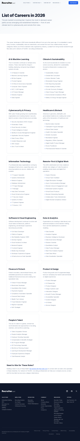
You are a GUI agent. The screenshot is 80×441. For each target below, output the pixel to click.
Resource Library (58, 402)
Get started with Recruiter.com (38, 369)
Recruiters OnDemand (31, 400)
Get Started (73, 2)
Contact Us (44, 410)
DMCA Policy (63, 430)
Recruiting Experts (58, 413)
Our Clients (18, 402)
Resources (56, 2)
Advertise (43, 404)
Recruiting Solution (20, 400)
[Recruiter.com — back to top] (8, 3)
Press (42, 408)
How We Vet (47, 2)
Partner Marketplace (33, 403)
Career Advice (57, 417)
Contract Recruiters (20, 404)
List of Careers (57, 415)
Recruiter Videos (58, 423)
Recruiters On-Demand (5, 404)
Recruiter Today (58, 400)
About (42, 400)
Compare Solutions (7, 409)
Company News (45, 402)
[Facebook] (71, 391)
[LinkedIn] (67, 391)
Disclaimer (51, 434)
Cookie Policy (55, 430)
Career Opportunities (46, 406)
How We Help (37, 2)
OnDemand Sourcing (20, 406)
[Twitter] (76, 391)
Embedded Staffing (7, 400)
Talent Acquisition (58, 408)
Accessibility (72, 430)
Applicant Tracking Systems (59, 410)
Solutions (26, 2)
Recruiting (56, 404)
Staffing (4, 407)
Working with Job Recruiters (58, 420)
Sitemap (58, 434)
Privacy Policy (46, 430)
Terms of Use (37, 430)
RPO (3, 402)
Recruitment (57, 406)
